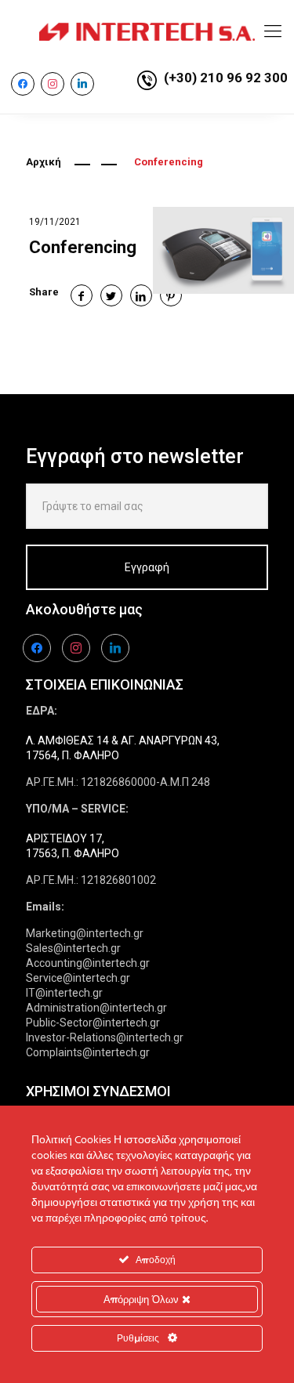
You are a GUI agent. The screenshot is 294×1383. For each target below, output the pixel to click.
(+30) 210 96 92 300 (226, 77)
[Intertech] (147, 31)
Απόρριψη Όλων (142, 1299)
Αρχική (43, 162)
